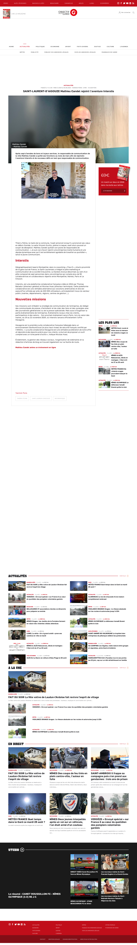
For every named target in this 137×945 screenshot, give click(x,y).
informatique (60, 398)
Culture (110, 46)
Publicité (34, 52)
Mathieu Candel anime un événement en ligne (35, 347)
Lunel (92, 3)
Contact (42, 939)
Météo (22, 52)
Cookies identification (70, 939)
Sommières (104, 3)
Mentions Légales (54, 939)
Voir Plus (123, 576)
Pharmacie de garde (109, 52)
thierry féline (22, 398)
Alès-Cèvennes (20, 3)
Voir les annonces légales (85, 52)
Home (11, 46)
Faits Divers (82, 46)
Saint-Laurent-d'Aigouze (41, 398)
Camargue (69, 3)
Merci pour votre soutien (88, 939)
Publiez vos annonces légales (56, 52)
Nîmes (6, 3)
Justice (97, 46)
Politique (40, 46)
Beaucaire (54, 3)
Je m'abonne (107, 190)
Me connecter (125, 12)
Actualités (25, 46)
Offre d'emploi (110, 925)
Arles (81, 3)
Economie (55, 46)
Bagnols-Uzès (38, 3)
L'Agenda (124, 46)
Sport (68, 46)
